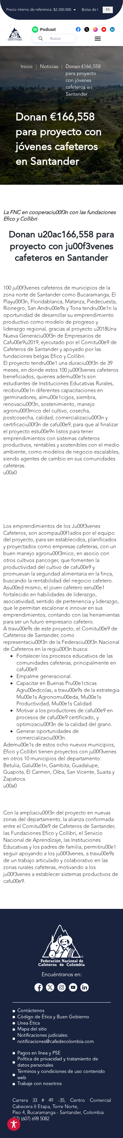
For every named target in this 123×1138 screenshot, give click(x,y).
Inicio (26, 66)
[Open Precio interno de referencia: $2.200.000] (74, 10)
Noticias (49, 66)
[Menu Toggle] (97, 38)
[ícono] (86, 29)
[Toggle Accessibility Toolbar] (14, 1124)
